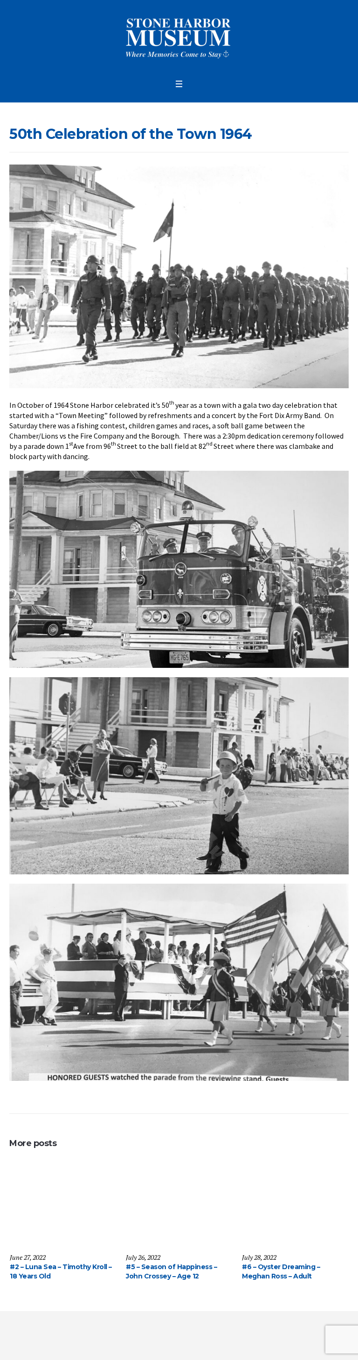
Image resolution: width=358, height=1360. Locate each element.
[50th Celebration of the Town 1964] (179, 275)
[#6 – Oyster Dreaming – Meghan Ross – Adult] (295, 1206)
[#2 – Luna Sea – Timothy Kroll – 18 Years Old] (63, 1206)
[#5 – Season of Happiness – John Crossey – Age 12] (179, 1206)
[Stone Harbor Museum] (179, 37)
